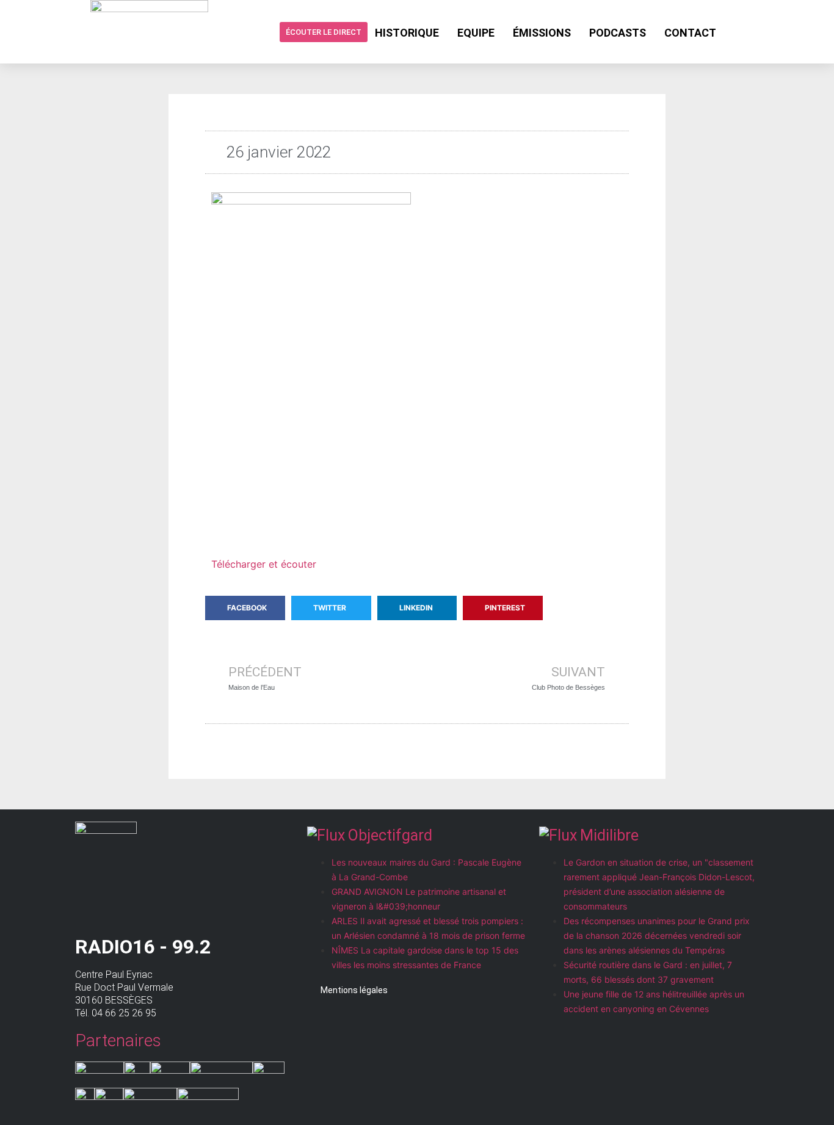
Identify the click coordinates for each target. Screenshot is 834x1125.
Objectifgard (390, 835)
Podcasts (617, 32)
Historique (407, 32)
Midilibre (609, 835)
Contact (690, 32)
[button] (245, 608)
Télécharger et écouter (263, 564)
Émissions (542, 32)
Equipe (476, 32)
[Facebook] (735, 31)
